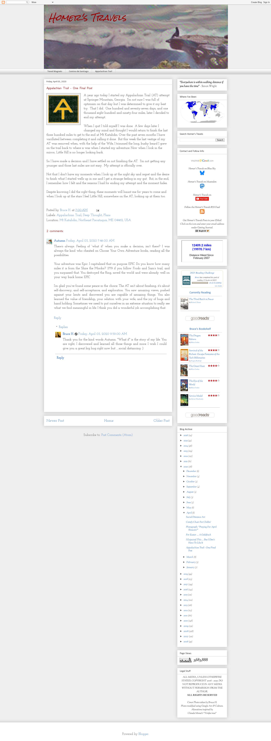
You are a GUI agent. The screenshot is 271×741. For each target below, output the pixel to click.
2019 (185, 574)
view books (218, 286)
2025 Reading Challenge (202, 272)
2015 (185, 595)
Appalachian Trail (103, 71)
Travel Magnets (54, 71)
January (190, 567)
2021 (185, 461)
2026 (186, 435)
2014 (185, 600)
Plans (107, 215)
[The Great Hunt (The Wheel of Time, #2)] (184, 375)
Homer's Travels (87, 17)
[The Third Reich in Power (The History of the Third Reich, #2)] (184, 309)
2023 (185, 451)
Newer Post (55, 421)
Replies (63, 327)
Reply (57, 318)
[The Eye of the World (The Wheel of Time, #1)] (184, 390)
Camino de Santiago (78, 71)
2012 (185, 610)
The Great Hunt (197, 366)
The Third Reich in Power (201, 299)
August (190, 492)
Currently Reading (200, 292)
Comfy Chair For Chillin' (198, 522)
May (189, 508)
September (191, 487)
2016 (185, 589)
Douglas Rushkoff (196, 361)
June (188, 502)
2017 (185, 584)
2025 (185, 441)
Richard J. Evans (196, 302)
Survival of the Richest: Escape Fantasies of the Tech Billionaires (204, 354)
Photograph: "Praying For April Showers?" (201, 528)
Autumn (59, 240)
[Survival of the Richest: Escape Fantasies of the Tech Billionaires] (184, 360)
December (191, 471)
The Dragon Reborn (195, 337)
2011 (185, 616)
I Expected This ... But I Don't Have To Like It (200, 541)
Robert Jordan (195, 342)
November (191, 476)
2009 (186, 626)
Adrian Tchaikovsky (197, 399)
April (189, 513)
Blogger (143, 734)
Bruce (197, 277)
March (190, 557)
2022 (185, 456)
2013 (185, 605)
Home (109, 421)
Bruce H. (68, 334)
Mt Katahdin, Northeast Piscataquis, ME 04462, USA (95, 220)
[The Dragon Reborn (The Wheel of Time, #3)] (184, 345)
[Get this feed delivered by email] (202, 231)
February (191, 562)
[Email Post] (97, 210)
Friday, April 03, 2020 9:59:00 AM (102, 334)
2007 (186, 636)
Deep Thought (92, 215)
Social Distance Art (195, 517)
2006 (186, 642)
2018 (185, 579)
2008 (186, 631)
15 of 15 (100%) (215, 283)
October (190, 482)
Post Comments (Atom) (117, 435)
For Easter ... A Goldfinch (198, 535)
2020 (186, 467)
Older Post (162, 421)
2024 (186, 446)
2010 (185, 621)
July (188, 497)
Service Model (196, 396)
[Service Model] (184, 405)
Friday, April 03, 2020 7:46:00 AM (90, 240)
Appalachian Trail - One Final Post (201, 549)
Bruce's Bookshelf (200, 329)
